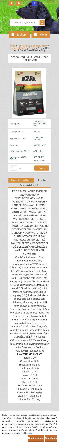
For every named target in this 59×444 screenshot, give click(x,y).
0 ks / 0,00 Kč (44, 3)
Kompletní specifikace (21, 180)
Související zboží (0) (29, 185)
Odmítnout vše (36, 438)
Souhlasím (51, 438)
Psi (19, 46)
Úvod (12, 46)
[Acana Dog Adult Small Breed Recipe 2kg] (29, 69)
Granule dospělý (18, 48)
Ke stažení (42, 180)
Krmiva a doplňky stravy (35, 46)
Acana (32, 48)
